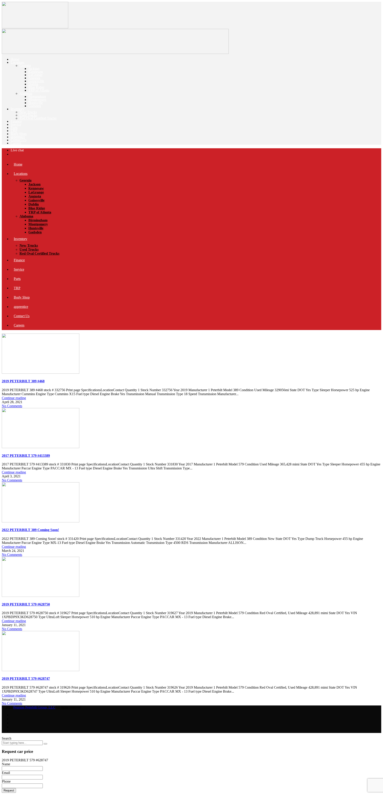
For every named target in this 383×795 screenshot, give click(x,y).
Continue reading (14, 398)
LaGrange (35, 75)
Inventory (17, 109)
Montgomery (37, 100)
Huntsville (35, 103)
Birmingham (37, 96)
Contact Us (18, 140)
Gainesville (36, 81)
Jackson (33, 68)
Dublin (33, 84)
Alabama (26, 93)
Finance (16, 121)
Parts (14, 127)
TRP (14, 131)
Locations (17, 62)
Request (9, 790)
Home (15, 59)
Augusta (34, 78)
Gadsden (34, 106)
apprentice (18, 137)
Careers (16, 143)
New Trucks (28, 112)
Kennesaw (35, 72)
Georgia (25, 65)
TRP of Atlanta (38, 90)
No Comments (12, 406)
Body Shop (19, 134)
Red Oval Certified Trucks (38, 118)
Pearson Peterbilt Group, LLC (34, 707)
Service (16, 124)
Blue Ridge (36, 87)
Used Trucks (28, 115)
